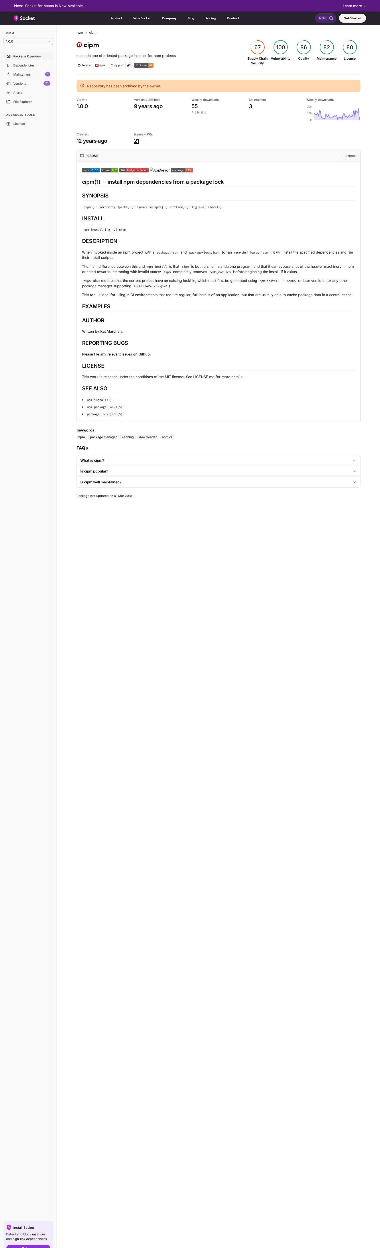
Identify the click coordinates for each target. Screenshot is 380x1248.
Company (169, 18)
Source (350, 156)
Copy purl (117, 65)
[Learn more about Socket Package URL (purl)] (128, 65)
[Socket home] (24, 18)
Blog (191, 18)
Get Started (352, 18)
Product (116, 18)
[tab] (89, 155)
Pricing (210, 18)
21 (136, 141)
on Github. (142, 354)
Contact (233, 18)
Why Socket (142, 18)
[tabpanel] (218, 291)
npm (80, 32)
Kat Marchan (111, 331)
